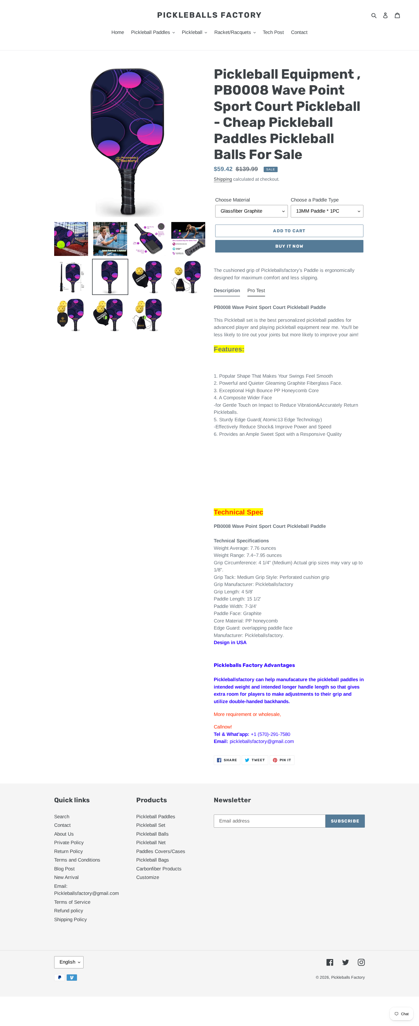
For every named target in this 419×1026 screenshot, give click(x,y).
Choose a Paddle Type (315, 200)
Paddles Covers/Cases (160, 851)
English (67, 962)
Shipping (223, 179)
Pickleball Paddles (155, 816)
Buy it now (289, 246)
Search (61, 816)
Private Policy (69, 842)
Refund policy (68, 910)
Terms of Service (72, 902)
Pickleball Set (150, 825)
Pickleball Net (151, 842)
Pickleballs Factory (209, 15)
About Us (64, 834)
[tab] (227, 292)
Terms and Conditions (77, 860)
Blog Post (64, 869)
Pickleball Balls (152, 834)
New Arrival (66, 877)
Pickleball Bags (152, 860)
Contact (62, 825)
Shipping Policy (70, 919)
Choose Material (232, 200)
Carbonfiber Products (159, 869)
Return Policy (68, 851)
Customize (147, 877)
